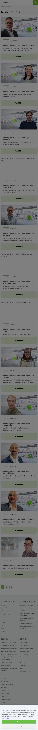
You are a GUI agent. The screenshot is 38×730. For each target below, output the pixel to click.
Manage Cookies (19, 727)
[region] (19, 717)
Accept (19, 722)
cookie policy (5, 718)
